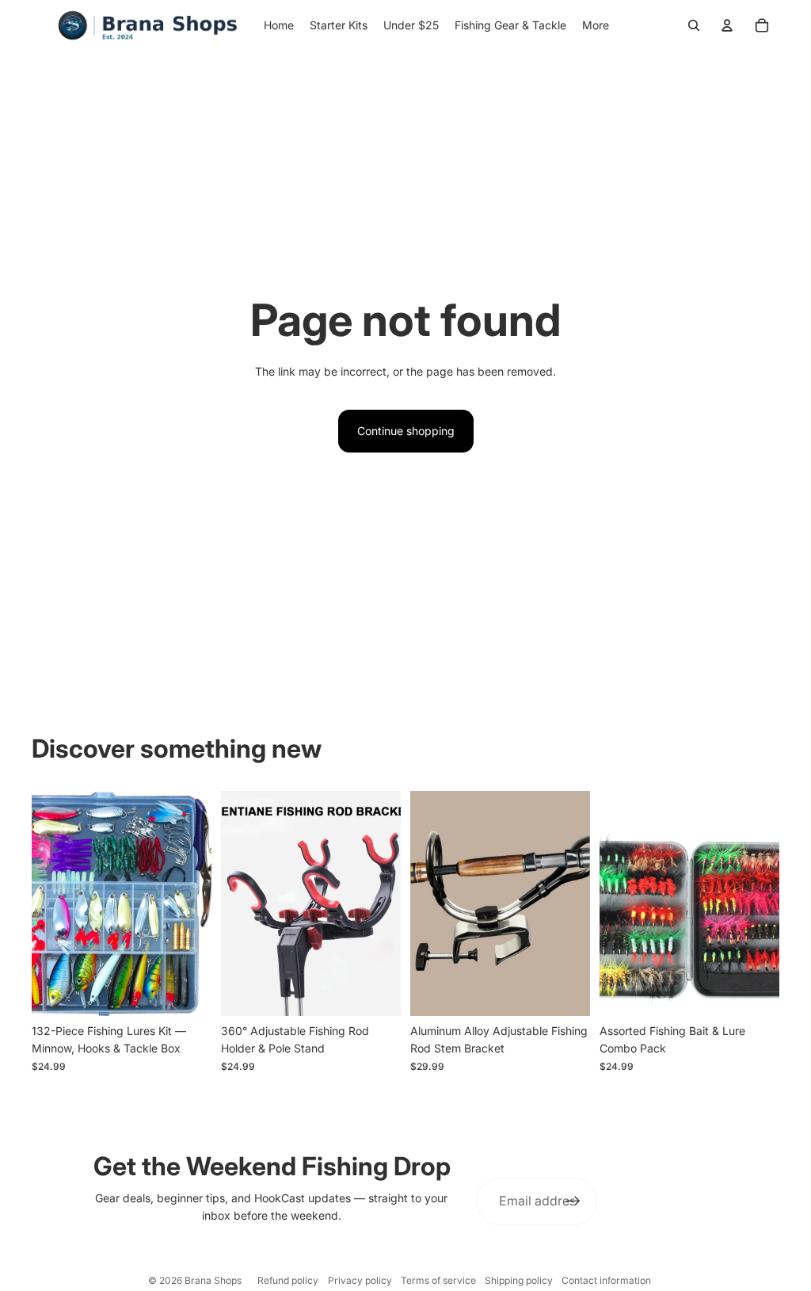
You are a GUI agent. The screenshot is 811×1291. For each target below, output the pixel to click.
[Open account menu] (727, 25)
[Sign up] (573, 1201)
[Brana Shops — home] (148, 25)
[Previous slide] (44, 903)
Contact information (606, 1280)
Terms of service (438, 1280)
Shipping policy (519, 1280)
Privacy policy (360, 1280)
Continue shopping (406, 430)
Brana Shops (213, 1280)
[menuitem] (595, 25)
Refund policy (287, 1280)
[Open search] (693, 25)
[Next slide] (199, 903)
